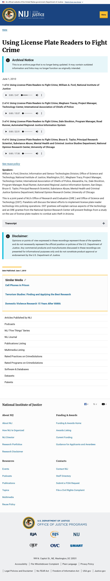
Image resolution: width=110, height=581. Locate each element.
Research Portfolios (12, 444)
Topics (5, 490)
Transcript (11, 223)
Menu (103, 15)
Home (4, 30)
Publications (8, 483)
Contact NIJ (62, 469)
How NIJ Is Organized (13, 430)
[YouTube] (105, 406)
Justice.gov (100, 571)
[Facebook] (87, 406)
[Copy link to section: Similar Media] (24, 279)
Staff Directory (63, 476)
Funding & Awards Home (68, 423)
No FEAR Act (43, 571)
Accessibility (21, 564)
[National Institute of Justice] (76, 536)
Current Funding (64, 437)
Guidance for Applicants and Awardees (75, 444)
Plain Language (69, 564)
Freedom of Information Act (66, 571)
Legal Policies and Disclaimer (19, 571)
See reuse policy (11, 163)
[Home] (31, 15)
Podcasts (7, 476)
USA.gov (87, 571)
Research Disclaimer (12, 451)
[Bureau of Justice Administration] (33, 536)
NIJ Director (8, 437)
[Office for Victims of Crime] (55, 548)
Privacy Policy (87, 564)
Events (5, 469)
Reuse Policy (8, 504)
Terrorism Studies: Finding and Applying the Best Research (38, 294)
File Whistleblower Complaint (45, 564)
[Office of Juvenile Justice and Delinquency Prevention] (33, 548)
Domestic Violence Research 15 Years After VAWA (33, 303)
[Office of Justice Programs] (9, 15)
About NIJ (7, 423)
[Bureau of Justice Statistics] (55, 538)
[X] (96, 406)
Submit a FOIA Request (67, 483)
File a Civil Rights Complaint (70, 490)
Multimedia (8, 497)
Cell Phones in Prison (17, 285)
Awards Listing (63, 430)
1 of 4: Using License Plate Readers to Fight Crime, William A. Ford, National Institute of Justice (50, 86)
